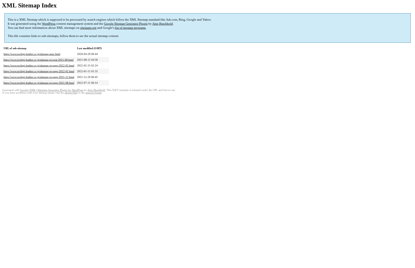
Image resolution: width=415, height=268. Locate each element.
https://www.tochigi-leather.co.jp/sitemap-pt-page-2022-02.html (39, 65)
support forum (93, 92)
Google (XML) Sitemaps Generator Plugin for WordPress (51, 90)
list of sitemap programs (130, 28)
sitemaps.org (88, 28)
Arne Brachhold (162, 23)
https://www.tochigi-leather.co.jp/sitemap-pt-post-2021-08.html (38, 59)
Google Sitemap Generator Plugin (126, 23)
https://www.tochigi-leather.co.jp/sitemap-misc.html (32, 54)
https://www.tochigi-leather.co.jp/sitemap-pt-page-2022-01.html (39, 71)
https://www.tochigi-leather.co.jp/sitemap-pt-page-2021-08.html (39, 82)
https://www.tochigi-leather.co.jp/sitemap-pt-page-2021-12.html (39, 77)
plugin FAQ (71, 92)
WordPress (48, 23)
